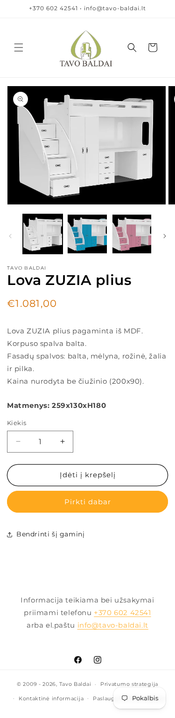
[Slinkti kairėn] (10, 236)
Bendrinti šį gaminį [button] (50, 534)
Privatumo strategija (129, 684)
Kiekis (16, 423)
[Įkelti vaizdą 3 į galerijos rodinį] (132, 234)
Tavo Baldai (75, 684)
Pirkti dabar (87, 501)
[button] (18, 47)
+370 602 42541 (122, 612)
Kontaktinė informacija (51, 698)
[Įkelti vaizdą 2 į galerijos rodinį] (87, 234)
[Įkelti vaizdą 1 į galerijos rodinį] (43, 234)
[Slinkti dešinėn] (164, 236)
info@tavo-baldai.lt (112, 625)
